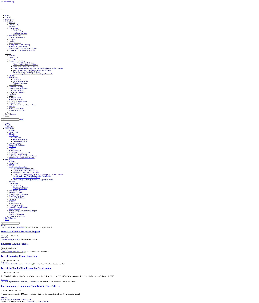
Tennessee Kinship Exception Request (13, 227)
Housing (11, 148)
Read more (4, 238)
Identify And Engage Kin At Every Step (26, 172)
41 (18, 299)
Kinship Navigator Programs (18, 154)
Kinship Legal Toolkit (16, 205)
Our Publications (10, 218)
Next (27, 299)
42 (20, 299)
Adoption (12, 130)
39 (15, 299)
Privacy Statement (43, 301)
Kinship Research (14, 209)
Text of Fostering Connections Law (12, 252)
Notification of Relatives (16, 216)
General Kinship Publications (18, 194)
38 (13, 299)
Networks (12, 212)
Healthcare (12, 147)
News (7, 220)
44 (23, 299)
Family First (17, 138)
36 (10, 299)
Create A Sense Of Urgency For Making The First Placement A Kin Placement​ (38, 174)
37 (11, 299)
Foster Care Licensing (16, 192)
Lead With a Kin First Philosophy (23, 169)
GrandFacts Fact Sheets (16, 196)
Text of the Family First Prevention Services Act (16, 264)
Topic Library (9, 128)
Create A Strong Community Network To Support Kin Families (33, 180)
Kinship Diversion (15, 150)
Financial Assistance (15, 143)
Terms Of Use (31, 301)
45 (24, 299)
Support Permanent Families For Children (26, 178)
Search (22, 119)
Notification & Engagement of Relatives (21, 158)
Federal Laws (13, 136)
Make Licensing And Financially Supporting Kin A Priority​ (32, 176)
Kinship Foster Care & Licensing (19, 152)
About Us (8, 125)
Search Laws (9, 127)
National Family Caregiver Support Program (23, 156)
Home (7, 123)
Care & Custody (14, 132)
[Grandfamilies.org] (7, 2)
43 (21, 299)
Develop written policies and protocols (25, 170)
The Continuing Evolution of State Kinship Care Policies (19, 282)
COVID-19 (12, 165)
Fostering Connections (20, 141)
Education (12, 134)
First (2, 299)
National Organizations (16, 214)
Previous (6, 299)
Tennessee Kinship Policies (9, 239)
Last (30, 299)
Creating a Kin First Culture (18, 167)
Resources (8, 159)
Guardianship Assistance (17, 145)
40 (16, 299)
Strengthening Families (20, 139)
